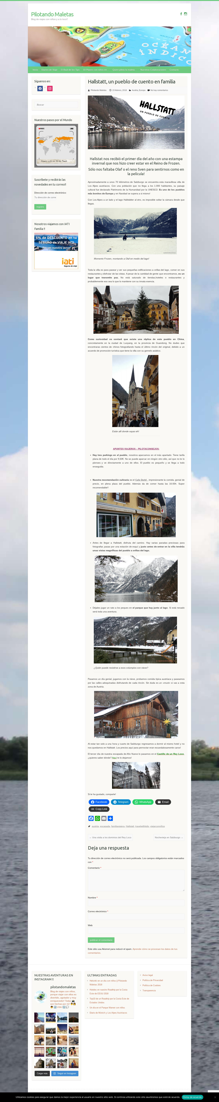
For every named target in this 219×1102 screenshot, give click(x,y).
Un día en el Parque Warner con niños (107, 1007)
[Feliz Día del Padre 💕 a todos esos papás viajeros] (74, 1029)
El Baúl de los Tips (70, 70)
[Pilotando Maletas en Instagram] (185, 14)
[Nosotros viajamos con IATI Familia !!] (56, 234)
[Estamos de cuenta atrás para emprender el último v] (62, 1052)
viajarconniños (157, 826)
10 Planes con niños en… (96, 70)
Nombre (92, 897)
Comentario (94, 868)
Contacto (174, 70)
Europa (142, 90)
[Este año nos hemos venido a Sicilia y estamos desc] (62, 1029)
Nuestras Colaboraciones (153, 70)
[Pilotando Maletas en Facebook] (181, 14)
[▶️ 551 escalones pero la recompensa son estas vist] (74, 1040)
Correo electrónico (98, 911)
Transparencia (149, 990)
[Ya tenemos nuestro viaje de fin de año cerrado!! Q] (51, 1063)
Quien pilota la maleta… (125, 70)
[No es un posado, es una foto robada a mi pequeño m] (39, 1052)
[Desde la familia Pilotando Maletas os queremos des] (74, 1052)
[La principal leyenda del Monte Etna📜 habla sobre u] (51, 1029)
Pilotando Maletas (52, 14)
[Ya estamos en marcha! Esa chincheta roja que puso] (51, 1052)
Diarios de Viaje (49, 70)
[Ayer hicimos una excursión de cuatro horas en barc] (62, 1017)
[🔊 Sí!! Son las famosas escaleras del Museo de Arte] (62, 1063)
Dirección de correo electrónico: (50, 192)
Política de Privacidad (153, 980)
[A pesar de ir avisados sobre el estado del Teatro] (39, 1029)
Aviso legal (148, 975)
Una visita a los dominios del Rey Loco (110, 837)
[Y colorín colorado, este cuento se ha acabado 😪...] (51, 1017)
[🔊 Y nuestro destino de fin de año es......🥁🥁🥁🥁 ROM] (39, 1063)
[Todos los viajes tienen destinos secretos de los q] (39, 1017)
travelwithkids (142, 826)
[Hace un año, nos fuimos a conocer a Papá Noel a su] (74, 1063)
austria (95, 826)
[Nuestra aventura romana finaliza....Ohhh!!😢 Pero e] (62, 1040)
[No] (215, 1097)
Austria (135, 90)
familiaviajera (118, 826)
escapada (105, 826)
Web (90, 925)
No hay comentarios (159, 90)
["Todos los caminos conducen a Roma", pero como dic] (51, 1040)
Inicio (35, 70)
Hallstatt (130, 826)
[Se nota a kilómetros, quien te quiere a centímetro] (39, 1040)
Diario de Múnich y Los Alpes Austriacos (108, 1013)
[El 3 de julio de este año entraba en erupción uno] (74, 1017)
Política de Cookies (152, 985)
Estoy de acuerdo (192, 1097)
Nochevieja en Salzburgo (169, 837)
